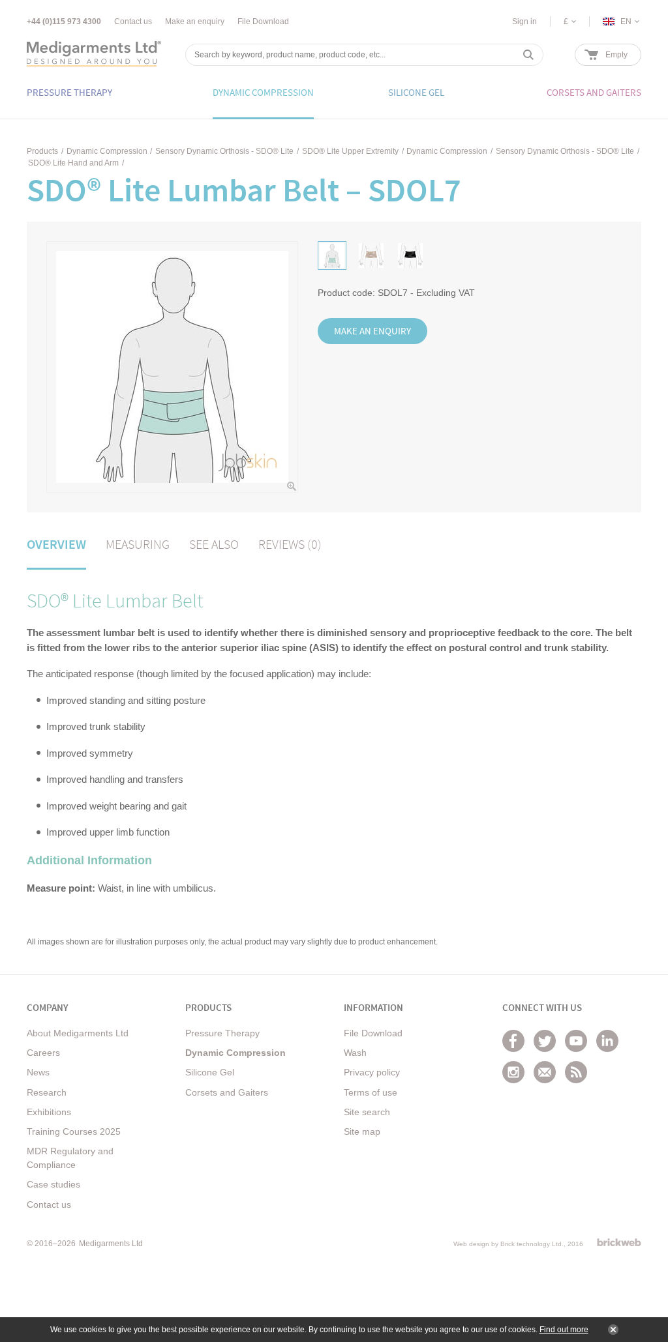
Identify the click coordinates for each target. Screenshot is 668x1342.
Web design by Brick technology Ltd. (508, 1243)
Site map (362, 1131)
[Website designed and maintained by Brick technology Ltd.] (619, 1242)
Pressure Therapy (222, 1033)
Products (42, 151)
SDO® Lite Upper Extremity (350, 151)
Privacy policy (372, 1072)
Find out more (563, 1329)
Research (47, 1092)
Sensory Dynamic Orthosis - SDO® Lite (224, 151)
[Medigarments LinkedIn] (607, 1041)
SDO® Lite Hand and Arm (73, 163)
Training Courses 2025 (74, 1131)
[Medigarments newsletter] (544, 1072)
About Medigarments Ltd (78, 1033)
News (38, 1072)
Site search (367, 1112)
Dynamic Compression (107, 151)
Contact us (133, 21)
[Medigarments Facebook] (513, 1041)
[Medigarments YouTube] (576, 1041)
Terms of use (370, 1092)
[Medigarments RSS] (576, 1072)
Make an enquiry (194, 21)
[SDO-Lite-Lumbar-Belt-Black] (410, 255)
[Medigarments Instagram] (513, 1072)
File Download (263, 21)
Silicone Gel (209, 1072)
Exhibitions (49, 1112)
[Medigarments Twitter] (544, 1041)
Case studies (53, 1184)
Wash (355, 1052)
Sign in (524, 21)
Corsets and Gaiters (226, 1092)
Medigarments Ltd (111, 1243)
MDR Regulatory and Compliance (70, 1158)
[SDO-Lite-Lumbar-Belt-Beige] (371, 255)
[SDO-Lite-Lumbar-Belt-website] (332, 255)
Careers (43, 1052)
